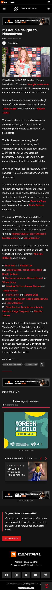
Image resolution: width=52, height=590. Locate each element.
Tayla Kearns (28, 307)
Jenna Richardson (32, 269)
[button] (40, 458)
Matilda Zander (10, 238)
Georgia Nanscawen (38, 84)
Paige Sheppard (37, 233)
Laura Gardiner (32, 238)
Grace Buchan (14, 269)
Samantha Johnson (15, 278)
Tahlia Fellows (36, 205)
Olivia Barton (13, 307)
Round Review (12, 465)
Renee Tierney (33, 286)
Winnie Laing (9, 282)
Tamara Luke (9, 108)
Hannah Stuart (19, 233)
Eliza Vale (10, 265)
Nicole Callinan (10, 274)
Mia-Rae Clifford (15, 286)
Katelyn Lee (26, 265)
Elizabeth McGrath (15, 298)
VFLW (4, 39)
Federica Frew (38, 201)
